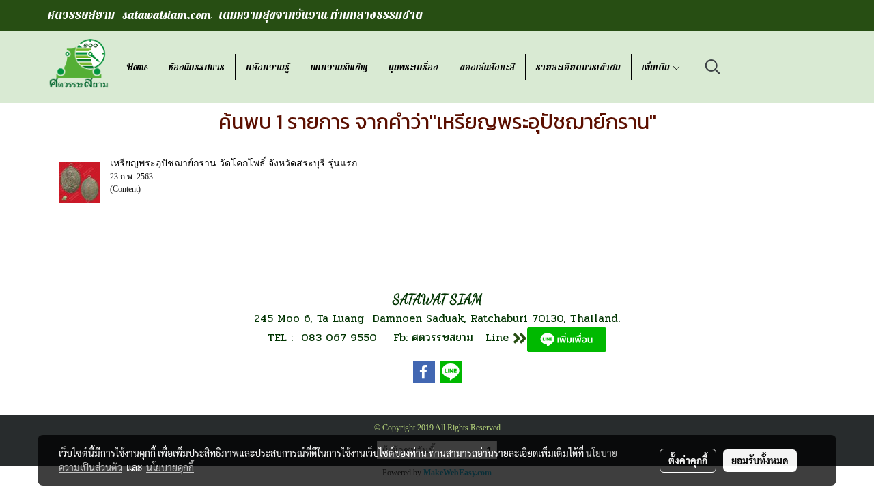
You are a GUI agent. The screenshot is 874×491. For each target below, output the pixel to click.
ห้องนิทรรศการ (197, 67)
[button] (713, 67)
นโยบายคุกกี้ (170, 467)
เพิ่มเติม (657, 67)
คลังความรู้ (268, 67)
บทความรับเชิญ (339, 67)
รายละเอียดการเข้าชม (578, 67)
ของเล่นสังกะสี (487, 67)
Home (136, 67)
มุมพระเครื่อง (413, 67)
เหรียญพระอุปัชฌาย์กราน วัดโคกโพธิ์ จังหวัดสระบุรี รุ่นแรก (233, 163)
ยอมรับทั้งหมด (760, 460)
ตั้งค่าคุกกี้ (687, 460)
